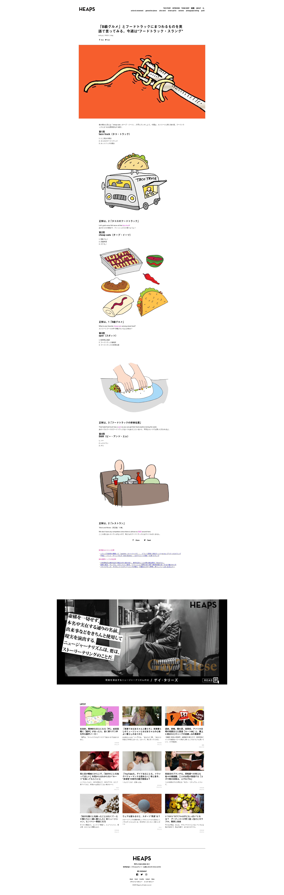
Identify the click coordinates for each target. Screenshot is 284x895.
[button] (142, 871)
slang (111, 35)
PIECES (107, 35)
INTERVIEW (117, 742)
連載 (203, 745)
